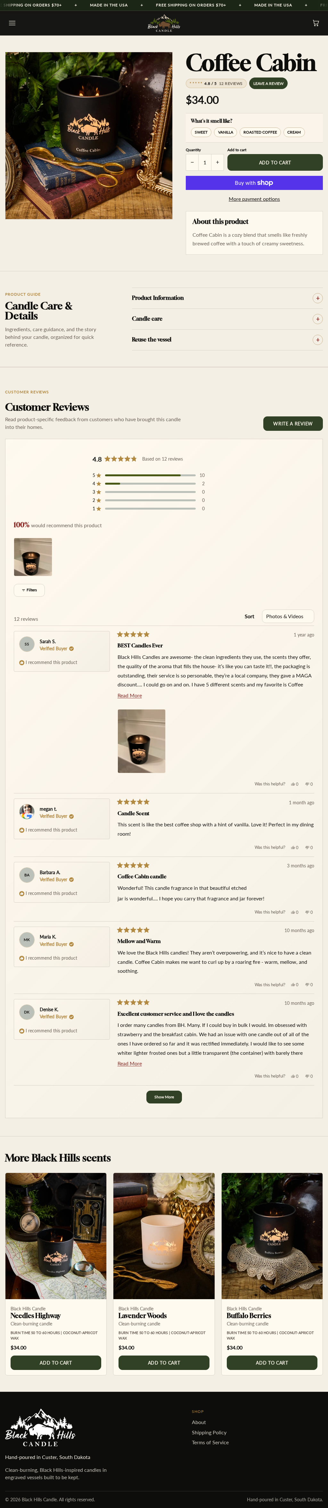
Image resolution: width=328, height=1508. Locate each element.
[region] (33, 557)
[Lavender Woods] (163, 1236)
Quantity (193, 150)
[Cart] (316, 23)
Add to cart (275, 162)
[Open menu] (12, 23)
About (199, 1422)
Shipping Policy (209, 1432)
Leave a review (268, 83)
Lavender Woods (143, 1316)
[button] (149, 475)
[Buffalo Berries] (272, 1236)
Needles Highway (36, 1316)
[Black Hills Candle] (164, 23)
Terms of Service (210, 1442)
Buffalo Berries (249, 1316)
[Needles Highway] (55, 1236)
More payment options (254, 199)
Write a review (293, 423)
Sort (249, 616)
